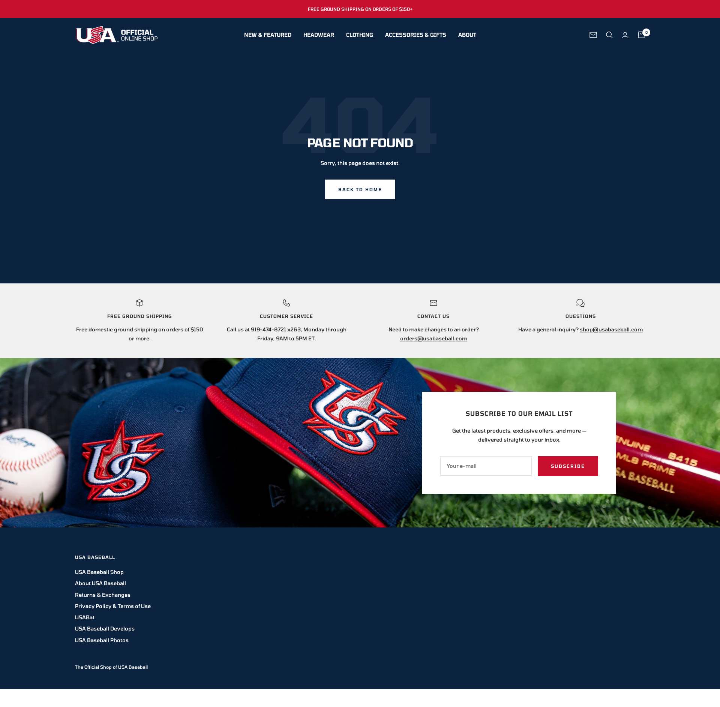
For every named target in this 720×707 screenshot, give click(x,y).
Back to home (360, 189)
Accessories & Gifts (415, 34)
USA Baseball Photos (102, 640)
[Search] (609, 34)
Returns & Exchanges (102, 595)
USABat (84, 617)
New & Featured (267, 34)
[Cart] (641, 34)
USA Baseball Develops (105, 628)
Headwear (318, 34)
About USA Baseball (100, 583)
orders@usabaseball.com (433, 338)
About (467, 34)
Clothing (359, 34)
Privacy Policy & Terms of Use (113, 606)
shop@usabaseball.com (611, 329)
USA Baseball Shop (99, 572)
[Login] (625, 35)
